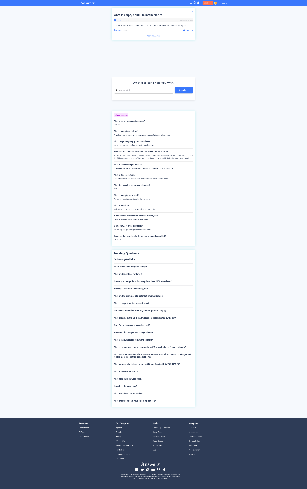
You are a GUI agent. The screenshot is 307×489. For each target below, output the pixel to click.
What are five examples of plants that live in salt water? (138, 296)
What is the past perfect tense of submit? (132, 303)
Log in (224, 3)
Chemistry (120, 432)
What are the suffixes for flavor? (128, 274)
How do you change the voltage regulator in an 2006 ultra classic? (143, 281)
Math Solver (157, 445)
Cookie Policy (194, 450)
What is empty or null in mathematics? (138, 15)
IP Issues (192, 454)
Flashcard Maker (159, 436)
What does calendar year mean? (128, 379)
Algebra (119, 428)
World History (121, 441)
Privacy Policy (194, 441)
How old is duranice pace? (125, 386)
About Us (193, 428)
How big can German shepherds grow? (131, 288)
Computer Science (123, 454)
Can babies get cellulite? (125, 259)
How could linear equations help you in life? (133, 332)
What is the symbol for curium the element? (133, 340)
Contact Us (193, 432)
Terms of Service (195, 436)
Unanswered (84, 436)
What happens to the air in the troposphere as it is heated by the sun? (145, 318)
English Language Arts (124, 445)
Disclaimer (193, 445)
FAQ (154, 450)
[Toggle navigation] (191, 3)
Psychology (120, 450)
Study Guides (158, 441)
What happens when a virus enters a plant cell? (135, 401)
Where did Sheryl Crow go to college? (130, 266)
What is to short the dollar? (126, 371)
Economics (120, 459)
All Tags (82, 432)
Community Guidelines (161, 428)
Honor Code (157, 432)
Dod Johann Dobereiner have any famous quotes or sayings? (140, 310)
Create (206, 3)
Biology (118, 436)
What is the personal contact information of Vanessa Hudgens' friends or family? (150, 347)
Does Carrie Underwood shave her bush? (132, 325)
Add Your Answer (153, 36)
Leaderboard (84, 428)
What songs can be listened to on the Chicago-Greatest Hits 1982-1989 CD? (147, 364)
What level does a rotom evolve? (128, 393)
